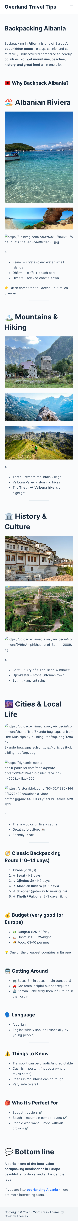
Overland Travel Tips (30, 7)
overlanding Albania (42, 1190)
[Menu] (71, 7)
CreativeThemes (16, 1216)
